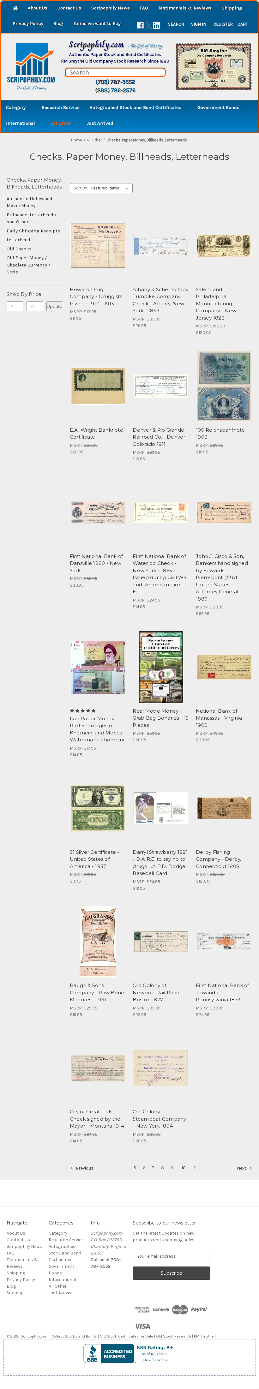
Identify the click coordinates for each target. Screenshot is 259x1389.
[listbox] (111, 188)
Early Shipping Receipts (33, 231)
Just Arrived (100, 123)
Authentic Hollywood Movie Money (29, 202)
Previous (84, 1168)
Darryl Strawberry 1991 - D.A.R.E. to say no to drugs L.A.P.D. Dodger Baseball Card (160, 863)
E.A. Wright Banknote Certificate (96, 433)
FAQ (144, 8)
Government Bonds (218, 107)
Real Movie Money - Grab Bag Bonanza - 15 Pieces (161, 718)
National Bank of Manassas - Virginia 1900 (219, 718)
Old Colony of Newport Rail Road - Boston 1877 (158, 992)
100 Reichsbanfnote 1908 (220, 433)
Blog (58, 23)
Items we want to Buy (97, 23)
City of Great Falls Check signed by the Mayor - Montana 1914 (97, 1119)
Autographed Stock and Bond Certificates (135, 107)
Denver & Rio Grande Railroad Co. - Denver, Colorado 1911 (159, 437)
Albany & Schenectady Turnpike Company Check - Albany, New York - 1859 (160, 300)
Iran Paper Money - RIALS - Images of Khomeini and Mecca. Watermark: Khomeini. (97, 729)
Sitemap (15, 1293)
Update (55, 306)
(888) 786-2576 (115, 90)
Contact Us (69, 8)
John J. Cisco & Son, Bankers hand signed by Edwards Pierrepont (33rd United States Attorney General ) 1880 (222, 577)
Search (176, 24)
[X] (148, 25)
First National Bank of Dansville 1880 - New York (96, 563)
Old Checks (19, 249)
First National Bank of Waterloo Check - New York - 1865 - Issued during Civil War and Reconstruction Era (160, 574)
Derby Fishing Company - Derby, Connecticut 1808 (218, 859)
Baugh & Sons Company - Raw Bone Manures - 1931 (97, 992)
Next (242, 1168)
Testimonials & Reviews (185, 8)
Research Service (61, 107)
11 (195, 1167)
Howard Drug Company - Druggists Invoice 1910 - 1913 (96, 296)
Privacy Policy (28, 23)
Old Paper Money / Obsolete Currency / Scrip (28, 265)
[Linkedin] (156, 25)
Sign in (198, 24)
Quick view (97, 234)
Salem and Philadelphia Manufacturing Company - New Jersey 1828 (216, 303)
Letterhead (18, 239)
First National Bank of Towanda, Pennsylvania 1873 (222, 992)
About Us (37, 8)
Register (223, 24)
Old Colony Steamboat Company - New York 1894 (159, 1119)
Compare (96, 245)
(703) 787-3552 (115, 81)
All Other (61, 123)
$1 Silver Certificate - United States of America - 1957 (94, 859)
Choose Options (98, 678)
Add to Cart (98, 256)
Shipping (232, 8)
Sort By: (81, 188)
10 (184, 1167)
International (20, 123)
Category (16, 107)
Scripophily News (110, 8)
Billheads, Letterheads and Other (31, 218)
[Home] (15, 8)
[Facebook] (140, 25)
